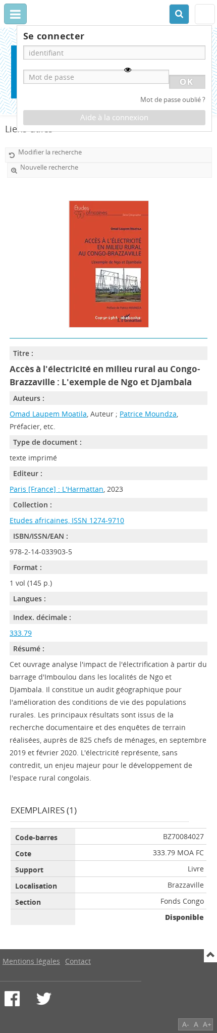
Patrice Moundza (148, 414)
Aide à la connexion (114, 117)
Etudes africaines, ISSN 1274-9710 (67, 520)
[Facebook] (12, 999)
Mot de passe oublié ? (172, 99)
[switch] (127, 69)
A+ (207, 1024)
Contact (78, 961)
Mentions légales (31, 961)
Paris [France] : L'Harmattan (56, 489)
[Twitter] (44, 999)
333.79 (21, 633)
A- (185, 1024)
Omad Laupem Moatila (48, 414)
